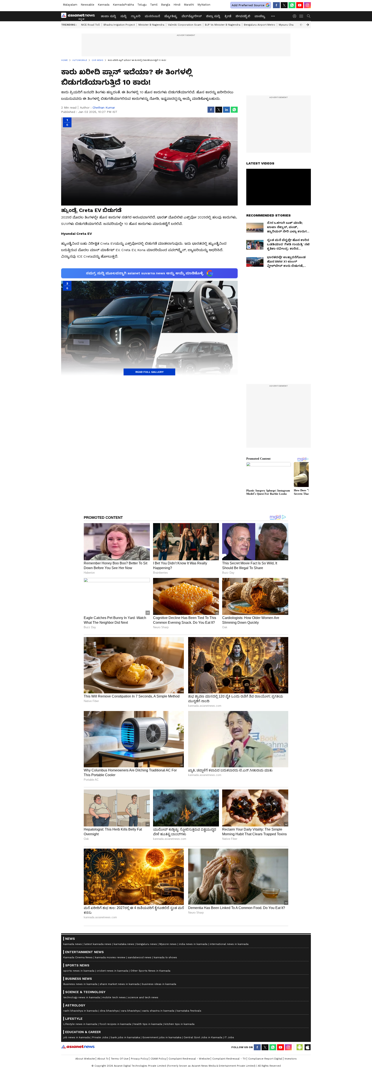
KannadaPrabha (123, 4)
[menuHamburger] (301, 16)
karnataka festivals (189, 1010)
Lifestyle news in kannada (80, 1024)
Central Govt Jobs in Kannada (203, 1037)
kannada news (72, 944)
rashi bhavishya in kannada (80, 1010)
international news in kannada (229, 944)
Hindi (177, 4)
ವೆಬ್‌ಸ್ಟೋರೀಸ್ (191, 16)
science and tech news (143, 997)
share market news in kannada (120, 984)
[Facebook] (276, 5)
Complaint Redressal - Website (189, 1058)
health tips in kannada (147, 1024)
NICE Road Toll (90, 24)
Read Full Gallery (149, 371)
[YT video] (299, 5)
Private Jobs (100, 1037)
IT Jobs (229, 1037)
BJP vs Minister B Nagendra (222, 24)
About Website (85, 1058)
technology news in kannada (81, 997)
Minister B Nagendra (151, 24)
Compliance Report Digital (265, 1058)
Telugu (142, 4)
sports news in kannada (78, 970)
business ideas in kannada (159, 984)
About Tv (102, 1058)
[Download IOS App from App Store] (307, 1047)
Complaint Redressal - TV (229, 1058)
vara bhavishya (130, 1010)
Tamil (154, 4)
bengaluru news (146, 944)
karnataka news (124, 944)
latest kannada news (97, 944)
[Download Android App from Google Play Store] (299, 1047)
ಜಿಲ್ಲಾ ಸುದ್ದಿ (213, 16)
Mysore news (168, 944)
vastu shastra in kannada (158, 1010)
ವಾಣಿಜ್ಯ (259, 16)
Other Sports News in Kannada (150, 970)
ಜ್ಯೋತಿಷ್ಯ (170, 16)
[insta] (307, 5)
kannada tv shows (165, 957)
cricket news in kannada (112, 970)
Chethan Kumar (104, 107)
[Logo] (79, 16)
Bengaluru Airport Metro (259, 24)
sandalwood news (139, 957)
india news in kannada (193, 944)
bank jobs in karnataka (125, 1037)
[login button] (295, 16)
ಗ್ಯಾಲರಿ (135, 16)
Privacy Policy (139, 1058)
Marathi (189, 4)
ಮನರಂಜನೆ (152, 16)
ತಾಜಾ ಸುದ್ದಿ (108, 16)
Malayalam (70, 4)
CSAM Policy (158, 1058)
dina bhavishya (109, 1010)
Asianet (78, 1046)
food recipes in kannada (115, 1024)
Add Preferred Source (248, 5)
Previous (301, 24)
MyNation (203, 4)
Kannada (103, 4)
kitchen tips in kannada (179, 1024)
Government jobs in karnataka (161, 1037)
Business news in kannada (80, 984)
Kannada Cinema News (78, 957)
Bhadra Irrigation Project (119, 24)
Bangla (165, 4)
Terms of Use (120, 1058)
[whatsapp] (291, 5)
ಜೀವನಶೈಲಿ (243, 16)
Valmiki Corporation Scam (184, 24)
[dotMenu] (273, 16)
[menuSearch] (308, 16)
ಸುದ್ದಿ (123, 16)
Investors (291, 1058)
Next (307, 24)
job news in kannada (76, 1037)
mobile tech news (114, 997)
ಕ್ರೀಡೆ (228, 16)
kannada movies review (110, 957)
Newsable (87, 4)
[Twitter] (284, 5)
